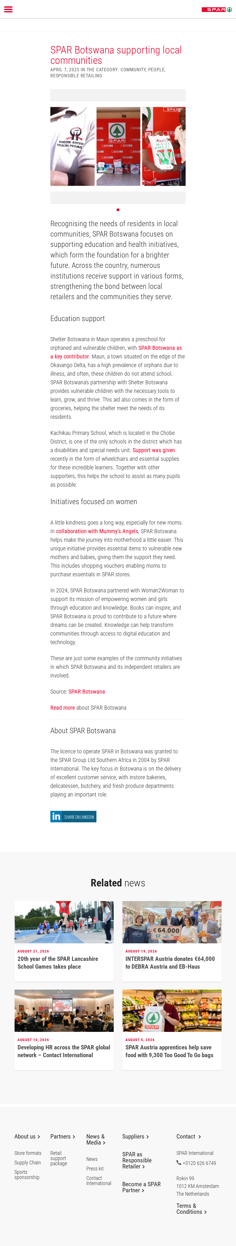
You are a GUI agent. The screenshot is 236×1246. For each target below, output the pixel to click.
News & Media (95, 1139)
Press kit (95, 1168)
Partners (60, 1136)
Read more (62, 707)
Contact (186, 1136)
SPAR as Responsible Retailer (137, 1160)
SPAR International (217, 9)
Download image (179, 95)
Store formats (27, 1153)
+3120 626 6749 (199, 1163)
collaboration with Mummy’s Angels (97, 531)
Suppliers (133, 1136)
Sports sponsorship (26, 1175)
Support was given (154, 450)
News (92, 1159)
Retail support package (58, 1158)
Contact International (98, 1181)
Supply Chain (27, 1162)
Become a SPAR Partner (141, 1187)
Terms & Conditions (189, 1208)
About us (25, 1136)
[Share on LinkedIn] (73, 820)
